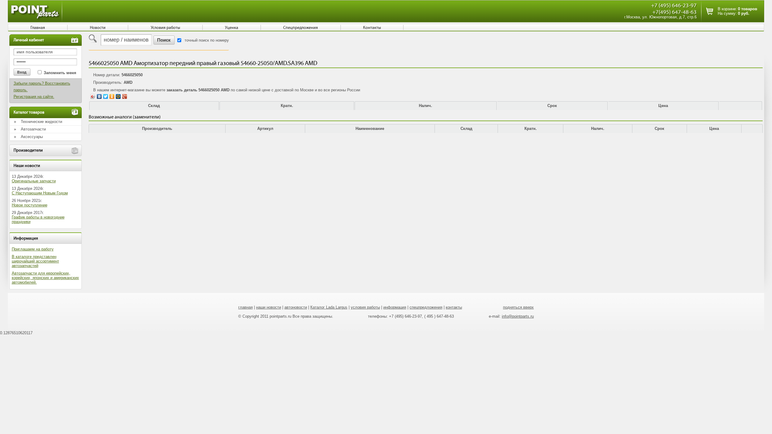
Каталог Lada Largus (328, 307)
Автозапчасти (33, 129)
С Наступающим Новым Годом (40, 193)
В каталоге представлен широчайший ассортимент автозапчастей (35, 261)
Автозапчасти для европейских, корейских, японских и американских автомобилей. (45, 278)
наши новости (268, 307)
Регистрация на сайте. (34, 96)
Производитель (157, 128)
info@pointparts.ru (518, 316)
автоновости (295, 307)
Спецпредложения (300, 27)
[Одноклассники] (112, 96)
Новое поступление (29, 205)
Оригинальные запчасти (34, 181)
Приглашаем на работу (33, 249)
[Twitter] (106, 96)
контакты (454, 307)
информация (394, 307)
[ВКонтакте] (99, 96)
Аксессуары (32, 136)
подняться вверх (518, 307)
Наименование (370, 128)
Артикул (265, 128)
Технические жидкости (41, 121)
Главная (37, 27)
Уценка (231, 27)
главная (245, 307)
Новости (98, 27)
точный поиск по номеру (207, 40)
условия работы (365, 307)
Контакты (372, 27)
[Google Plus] (125, 96)
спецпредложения (426, 307)
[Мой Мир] (118, 96)
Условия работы (165, 27)
